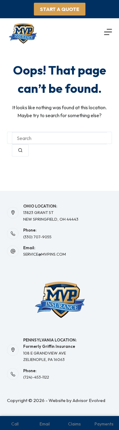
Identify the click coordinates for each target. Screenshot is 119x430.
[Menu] (108, 32)
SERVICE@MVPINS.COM (44, 254)
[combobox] (59, 138)
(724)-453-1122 (36, 377)
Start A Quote (59, 9)
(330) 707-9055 (37, 236)
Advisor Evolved (89, 400)
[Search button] (20, 150)
